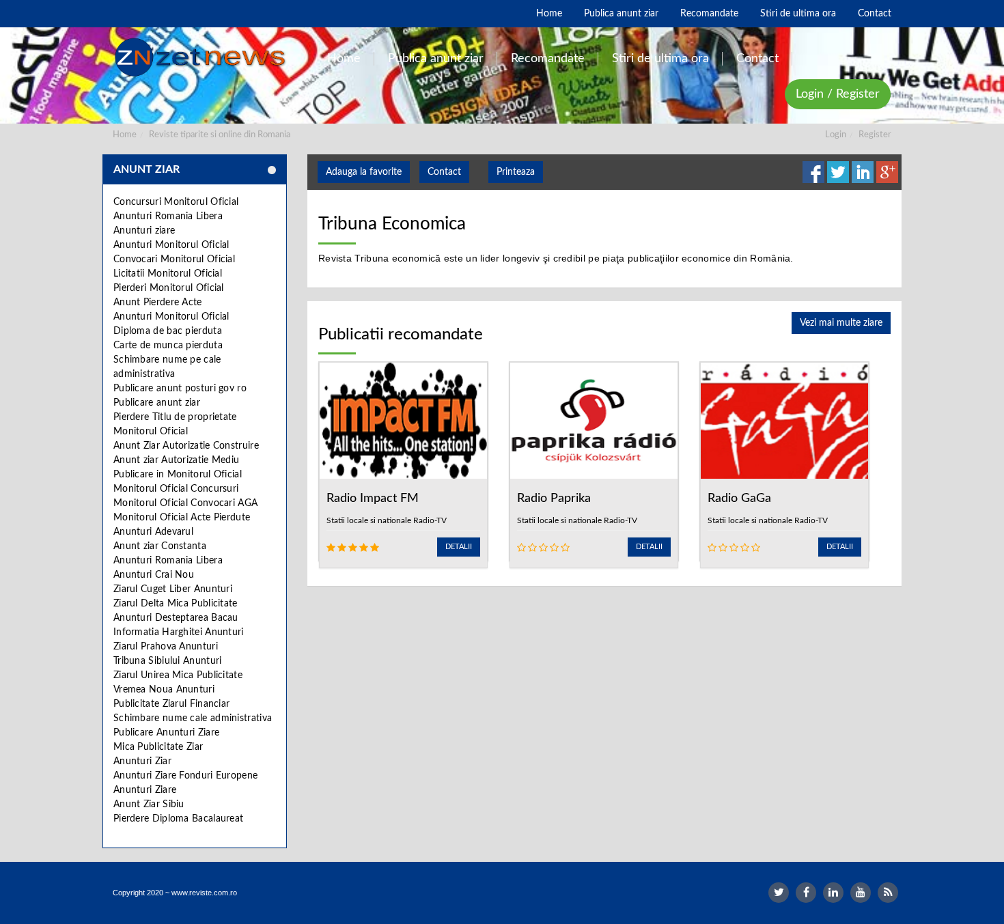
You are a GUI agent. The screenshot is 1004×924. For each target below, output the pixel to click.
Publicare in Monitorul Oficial (177, 474)
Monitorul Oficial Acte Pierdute (181, 517)
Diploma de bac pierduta (167, 331)
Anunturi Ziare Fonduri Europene (185, 776)
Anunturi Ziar (142, 761)
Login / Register (838, 94)
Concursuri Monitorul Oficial (175, 202)
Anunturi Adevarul (153, 532)
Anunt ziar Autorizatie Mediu (176, 460)
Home (125, 134)
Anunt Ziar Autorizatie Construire (186, 446)
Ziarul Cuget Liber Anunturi (172, 589)
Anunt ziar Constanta (159, 546)
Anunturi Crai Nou (153, 575)
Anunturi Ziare (144, 790)
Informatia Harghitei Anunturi (178, 632)
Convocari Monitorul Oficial (174, 259)
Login (835, 134)
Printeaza (516, 172)
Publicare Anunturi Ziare (166, 733)
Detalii (458, 546)
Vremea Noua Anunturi (163, 690)
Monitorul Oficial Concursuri (175, 489)
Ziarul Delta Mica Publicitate (175, 603)
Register (875, 134)
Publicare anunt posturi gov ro (180, 388)
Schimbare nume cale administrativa (192, 718)
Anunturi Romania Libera (168, 216)
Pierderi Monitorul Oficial (168, 288)
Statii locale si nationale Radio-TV (386, 520)
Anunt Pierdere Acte (157, 302)
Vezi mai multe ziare (841, 323)
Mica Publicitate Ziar (158, 747)
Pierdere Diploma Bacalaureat (178, 819)
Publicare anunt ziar (156, 403)
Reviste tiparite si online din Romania (219, 134)
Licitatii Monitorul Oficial (167, 274)
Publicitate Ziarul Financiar (171, 704)
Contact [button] (444, 172)
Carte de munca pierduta (168, 345)
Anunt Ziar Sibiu (148, 804)
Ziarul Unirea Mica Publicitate (177, 675)
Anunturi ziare (144, 231)
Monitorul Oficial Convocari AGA (185, 503)
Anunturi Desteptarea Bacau (175, 618)
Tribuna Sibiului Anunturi (167, 661)
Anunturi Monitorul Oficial (171, 245)
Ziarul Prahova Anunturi (165, 647)
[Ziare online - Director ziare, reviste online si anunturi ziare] (202, 57)
